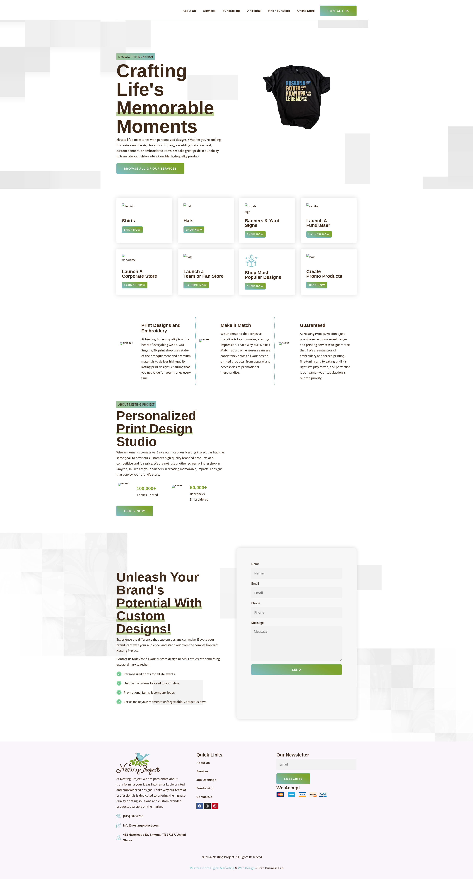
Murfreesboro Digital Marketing (212, 868)
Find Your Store (279, 10)
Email (255, 584)
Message (257, 623)
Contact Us (204, 796)
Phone (255, 603)
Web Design (246, 868)
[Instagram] (207, 806)
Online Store (306, 10)
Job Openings (206, 779)
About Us (189, 10)
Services (209, 10)
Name (255, 564)
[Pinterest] (215, 806)
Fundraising (231, 10)
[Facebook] (199, 806)
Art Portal (254, 10)
